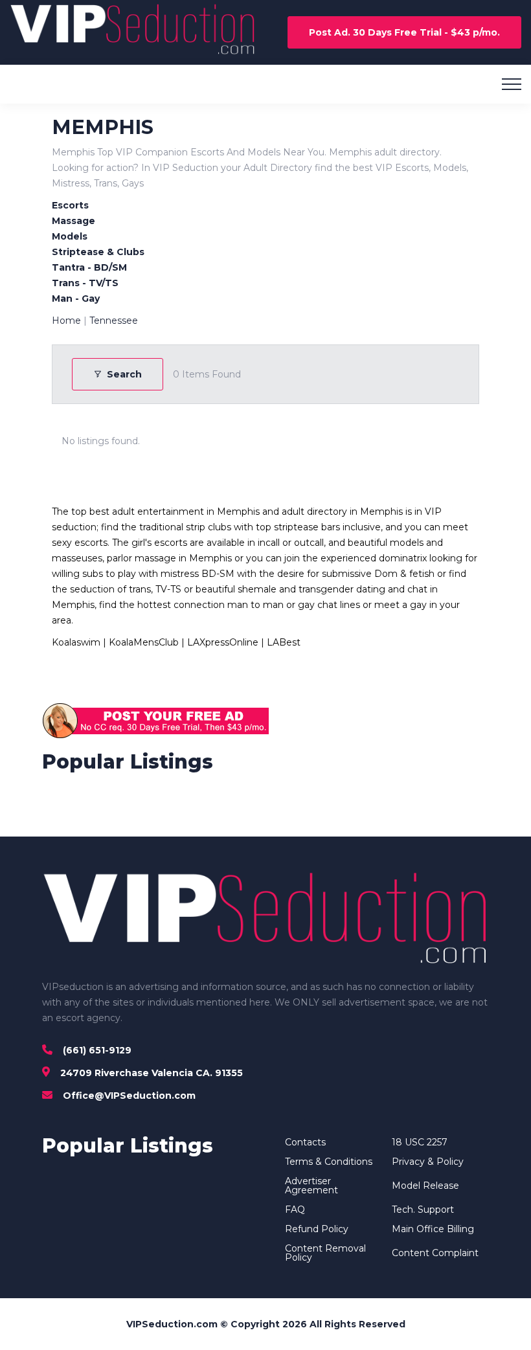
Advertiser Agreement (311, 1185)
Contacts (305, 1142)
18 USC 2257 (419, 1142)
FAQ (295, 1209)
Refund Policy (316, 1229)
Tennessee (113, 320)
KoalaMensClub (144, 642)
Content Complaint (435, 1253)
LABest (283, 642)
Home (66, 320)
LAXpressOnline (222, 642)
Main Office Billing (433, 1229)
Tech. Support (423, 1209)
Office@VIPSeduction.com (129, 1095)
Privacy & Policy (428, 1161)
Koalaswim (76, 642)
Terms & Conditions (328, 1161)
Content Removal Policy (325, 1253)
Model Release (425, 1185)
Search (124, 374)
